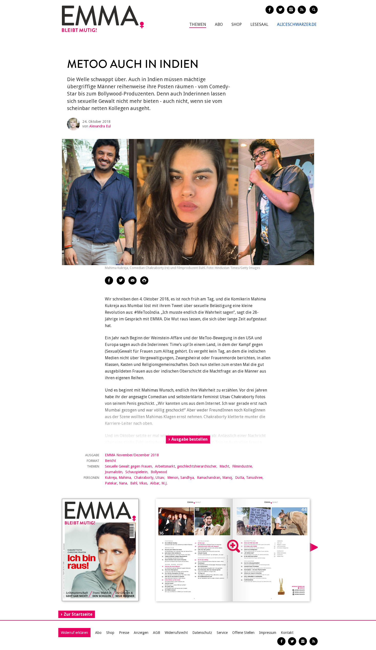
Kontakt (287, 633)
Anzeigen (141, 633)
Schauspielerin (136, 472)
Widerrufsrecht (176, 633)
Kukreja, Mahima (118, 477)
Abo (219, 24)
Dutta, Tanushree (248, 477)
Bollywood (159, 472)
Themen (197, 24)
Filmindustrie (242, 466)
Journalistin (113, 472)
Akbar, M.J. (159, 483)
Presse (124, 633)
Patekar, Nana (116, 483)
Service (222, 633)
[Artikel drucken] (144, 280)
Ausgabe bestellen (189, 439)
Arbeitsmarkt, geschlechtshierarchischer (185, 466)
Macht (224, 466)
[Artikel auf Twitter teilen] (121, 280)
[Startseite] (103, 19)
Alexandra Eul (100, 126)
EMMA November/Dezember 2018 (132, 455)
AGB (156, 633)
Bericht (110, 461)
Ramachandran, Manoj (214, 477)
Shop (236, 24)
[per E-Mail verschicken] (132, 280)
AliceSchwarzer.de (297, 24)
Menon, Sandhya (180, 477)
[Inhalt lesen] (233, 546)
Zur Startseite (78, 614)
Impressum (267, 633)
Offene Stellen (243, 633)
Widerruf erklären (74, 633)
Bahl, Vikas (138, 483)
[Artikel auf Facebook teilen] (109, 280)
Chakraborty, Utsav (149, 477)
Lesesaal (259, 24)
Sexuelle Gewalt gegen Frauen (128, 466)
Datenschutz (202, 633)
